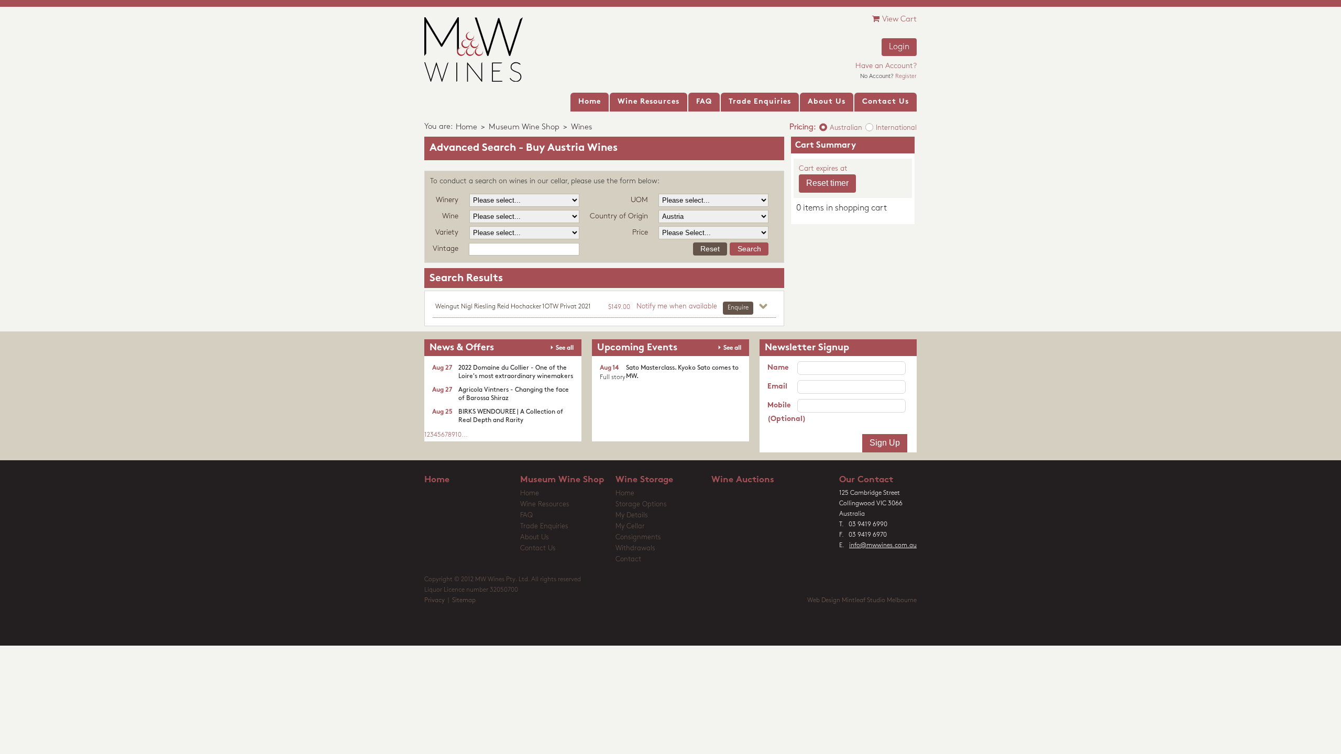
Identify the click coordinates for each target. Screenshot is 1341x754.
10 (458, 435)
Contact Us (538, 548)
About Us (534, 537)
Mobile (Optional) (782, 412)
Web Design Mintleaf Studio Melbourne (862, 600)
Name (777, 368)
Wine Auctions (742, 479)
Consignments (638, 537)
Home (466, 127)
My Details (631, 515)
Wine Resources (544, 504)
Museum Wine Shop (524, 127)
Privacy (434, 600)
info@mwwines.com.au (883, 545)
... (464, 435)
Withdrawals (635, 548)
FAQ (526, 515)
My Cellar (630, 526)
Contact (628, 559)
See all (565, 348)
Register (906, 77)
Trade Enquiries (544, 526)
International (896, 128)
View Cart (899, 20)
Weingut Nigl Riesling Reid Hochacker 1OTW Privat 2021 (513, 307)
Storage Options (641, 504)
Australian (846, 128)
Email (777, 387)
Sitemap (464, 600)
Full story (612, 377)
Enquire (738, 308)
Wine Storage (644, 479)
